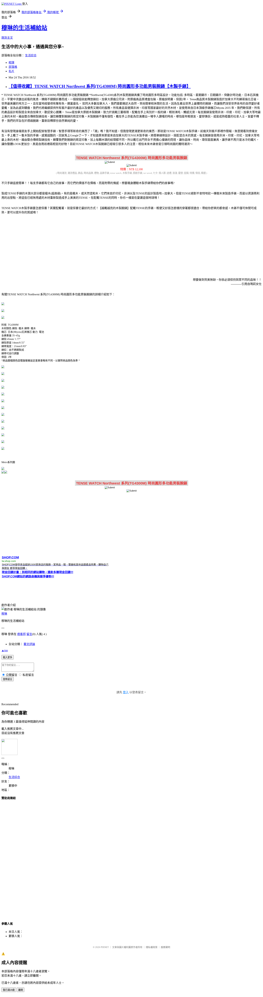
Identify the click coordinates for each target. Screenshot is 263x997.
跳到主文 (7, 37)
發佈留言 (7, 679)
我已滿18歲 (9, 990)
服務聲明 (165, 947)
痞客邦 (21, 634)
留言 (29, 634)
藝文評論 (29, 644)
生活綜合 (30, 55)
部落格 (13, 66)
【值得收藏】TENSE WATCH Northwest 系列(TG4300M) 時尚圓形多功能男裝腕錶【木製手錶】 (100, 86)
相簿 (11, 62)
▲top (4, 650)
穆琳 (4, 613)
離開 (20, 990)
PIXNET (105, 947)
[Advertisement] (131, 245)
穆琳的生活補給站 (24, 28)
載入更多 (7, 657)
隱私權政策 (151, 947)
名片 (11, 71)
